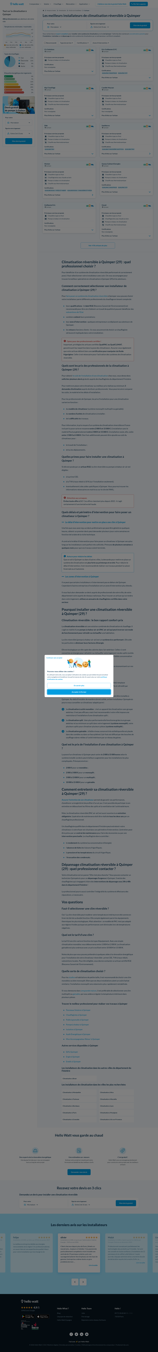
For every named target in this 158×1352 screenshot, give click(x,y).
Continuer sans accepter (54, 658)
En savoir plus (79, 685)
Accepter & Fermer (79, 692)
